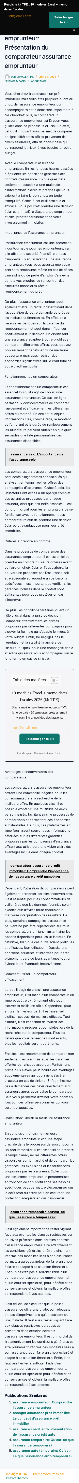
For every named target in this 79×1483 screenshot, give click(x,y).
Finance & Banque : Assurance (25, 81)
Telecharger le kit (39, 739)
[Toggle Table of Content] (52, 680)
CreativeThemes (16, 1478)
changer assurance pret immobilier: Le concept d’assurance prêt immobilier (41, 1418)
